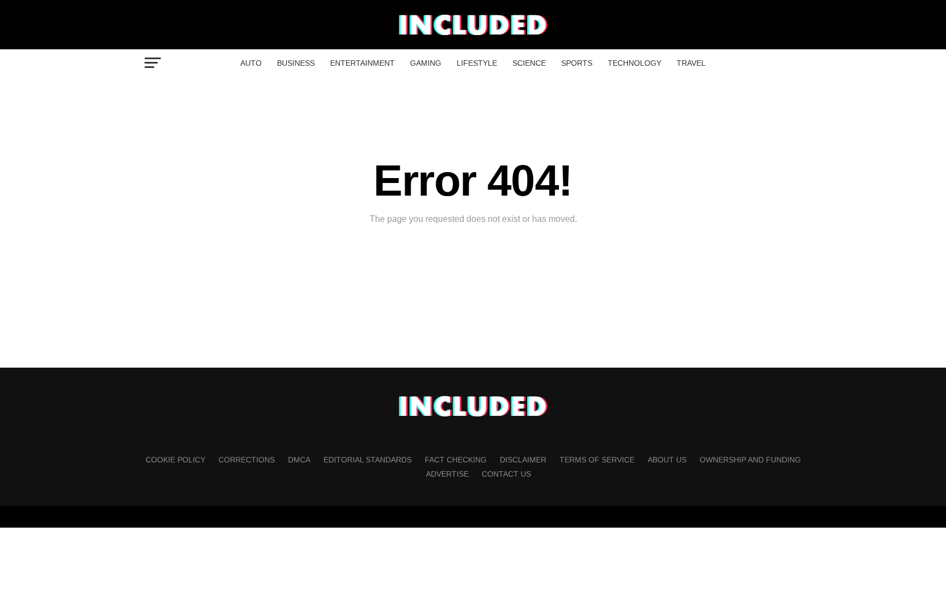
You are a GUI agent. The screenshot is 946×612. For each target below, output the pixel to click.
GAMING (425, 63)
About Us (667, 459)
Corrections (246, 459)
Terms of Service (596, 459)
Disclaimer (523, 459)
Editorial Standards (368, 459)
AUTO (251, 63)
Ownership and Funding (750, 459)
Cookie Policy (175, 459)
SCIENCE (529, 63)
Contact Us (506, 474)
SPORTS (576, 63)
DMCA (299, 459)
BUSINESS (296, 63)
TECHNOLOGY (634, 63)
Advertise (447, 474)
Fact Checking (456, 459)
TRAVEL (691, 63)
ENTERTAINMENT (362, 63)
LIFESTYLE (477, 63)
